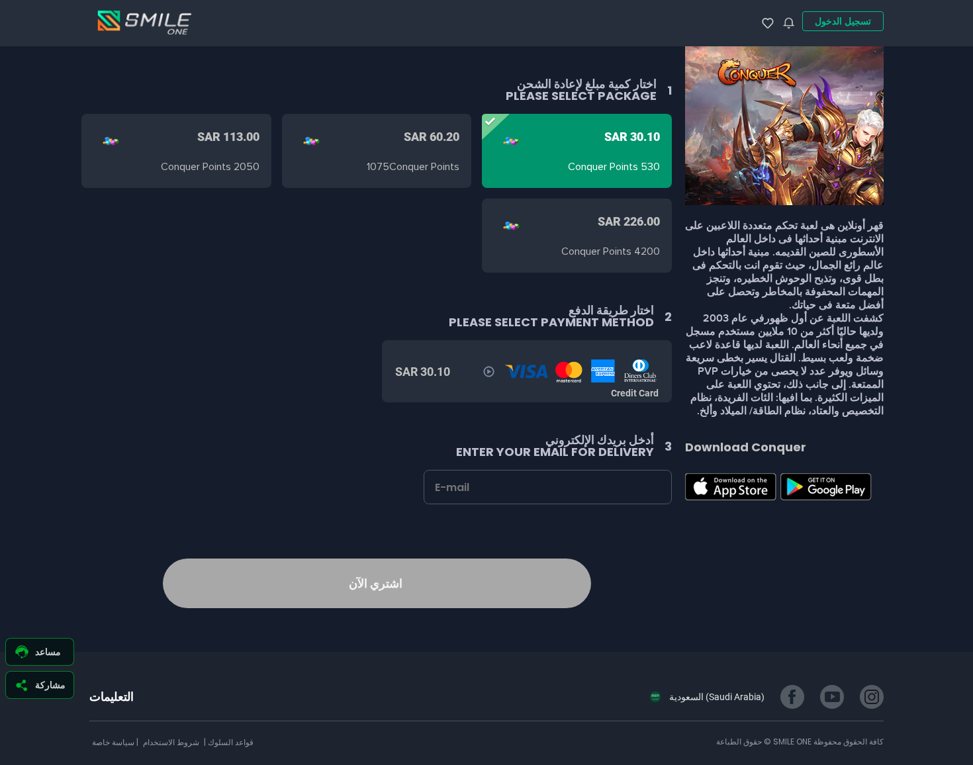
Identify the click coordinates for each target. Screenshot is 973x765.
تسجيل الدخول (843, 21)
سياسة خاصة (113, 742)
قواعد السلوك (230, 742)
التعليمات (111, 696)
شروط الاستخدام (170, 742)
